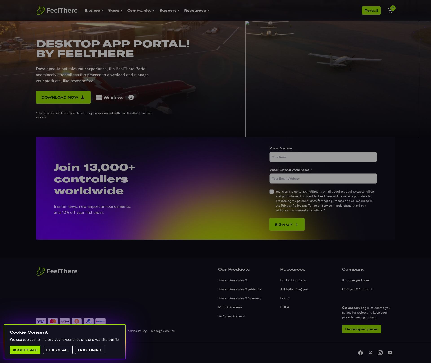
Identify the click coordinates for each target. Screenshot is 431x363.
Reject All (58, 350)
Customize (90, 350)
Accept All (25, 350)
